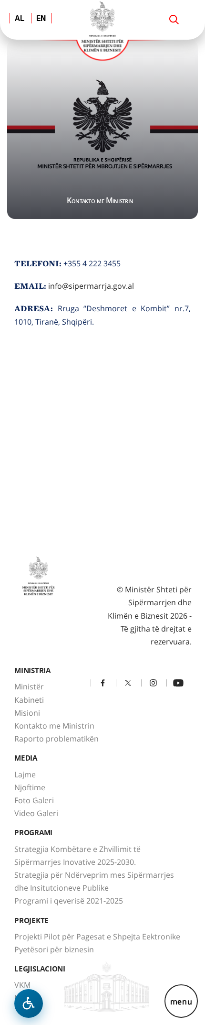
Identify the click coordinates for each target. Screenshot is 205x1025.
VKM (22, 985)
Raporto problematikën (56, 738)
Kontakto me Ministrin (54, 725)
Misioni (27, 713)
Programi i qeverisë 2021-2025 (68, 900)
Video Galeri (36, 813)
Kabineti (29, 700)
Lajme (25, 774)
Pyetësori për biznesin (54, 949)
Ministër (29, 686)
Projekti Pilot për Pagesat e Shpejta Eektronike (97, 936)
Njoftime (29, 787)
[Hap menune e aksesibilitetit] (28, 1003)
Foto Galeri (34, 800)
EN (41, 19)
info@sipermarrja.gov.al (91, 286)
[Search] (174, 20)
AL (19, 19)
